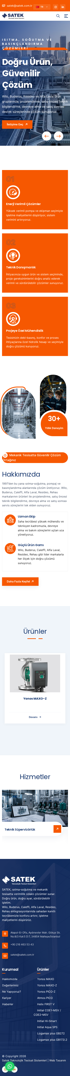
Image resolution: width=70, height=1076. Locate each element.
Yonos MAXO (45, 979)
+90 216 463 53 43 (22, 944)
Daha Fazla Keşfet (18, 581)
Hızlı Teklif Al (15, 116)
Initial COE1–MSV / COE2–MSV (47, 1012)
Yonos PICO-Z (35, 699)
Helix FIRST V (46, 1004)
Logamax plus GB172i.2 (52, 1039)
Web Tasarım (57, 1060)
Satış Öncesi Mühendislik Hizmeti (23, 831)
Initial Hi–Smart (47, 1021)
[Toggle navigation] (66, 16)
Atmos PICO (45, 998)
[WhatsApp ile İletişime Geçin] (9, 1066)
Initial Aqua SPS (47, 1027)
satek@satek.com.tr (19, 5)
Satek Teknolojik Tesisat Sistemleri (24, 1060)
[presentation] (46, 136)
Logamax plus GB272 (51, 1033)
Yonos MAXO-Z (47, 985)
